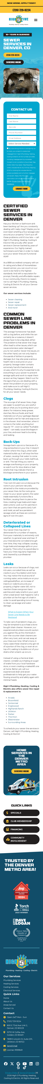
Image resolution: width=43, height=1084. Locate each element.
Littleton (12, 711)
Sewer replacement (17, 305)
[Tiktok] (24, 1067)
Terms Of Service (27, 1073)
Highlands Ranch (16, 709)
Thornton (12, 717)
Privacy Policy (16, 181)
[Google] (18, 1064)
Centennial (13, 703)
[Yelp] (18, 1067)
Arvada (11, 698)
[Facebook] (6, 1064)
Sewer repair (14, 302)
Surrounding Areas (17, 722)
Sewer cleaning (15, 299)
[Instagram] (37, 1064)
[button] (35, 20)
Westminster (14, 720)
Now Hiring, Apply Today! (21, 3)
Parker (11, 714)
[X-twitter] (12, 1064)
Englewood (13, 706)
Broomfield (13, 700)
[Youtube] (24, 1064)
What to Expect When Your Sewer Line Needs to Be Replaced (21, 614)
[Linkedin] (31, 1064)
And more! (13, 308)
